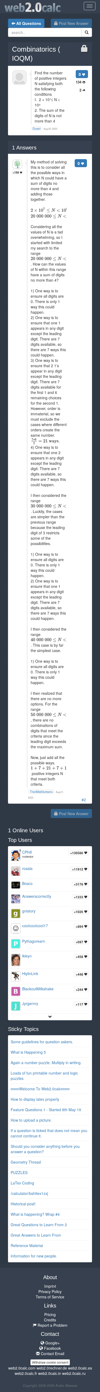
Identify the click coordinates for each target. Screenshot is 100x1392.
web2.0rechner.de (52, 1368)
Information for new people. (34, 1256)
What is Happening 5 (28, 1052)
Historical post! (23, 1203)
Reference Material (27, 1245)
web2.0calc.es (80, 1368)
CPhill (27, 852)
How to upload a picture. (31, 1120)
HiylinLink (30, 973)
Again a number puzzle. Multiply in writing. (46, 1062)
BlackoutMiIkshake (38, 988)
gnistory (28, 911)
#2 (84, 799)
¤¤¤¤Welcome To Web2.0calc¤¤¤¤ (40, 1088)
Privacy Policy (50, 1291)
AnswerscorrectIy (36, 896)
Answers (24, 148)
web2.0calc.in (49, 1373)
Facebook (52, 1348)
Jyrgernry (30, 1003)
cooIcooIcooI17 (35, 925)
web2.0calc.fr (26, 1373)
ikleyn (27, 955)
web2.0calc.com (21, 1368)
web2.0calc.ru (74, 1373)
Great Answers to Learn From (36, 1235)
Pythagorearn (33, 941)
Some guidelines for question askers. (42, 1041)
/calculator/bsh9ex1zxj (29, 1193)
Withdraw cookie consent (50, 1362)
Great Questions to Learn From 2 (39, 1224)
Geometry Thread (26, 1162)
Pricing (50, 1314)
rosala (27, 868)
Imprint (50, 1286)
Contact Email (52, 1353)
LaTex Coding (22, 1183)
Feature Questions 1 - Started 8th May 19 (46, 1109)
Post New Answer (73, 23)
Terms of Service (50, 1296)
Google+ (52, 1342)
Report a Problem (52, 1325)
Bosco (27, 883)
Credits (50, 1319)
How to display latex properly (35, 1099)
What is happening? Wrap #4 (35, 1214)
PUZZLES (19, 1172)
